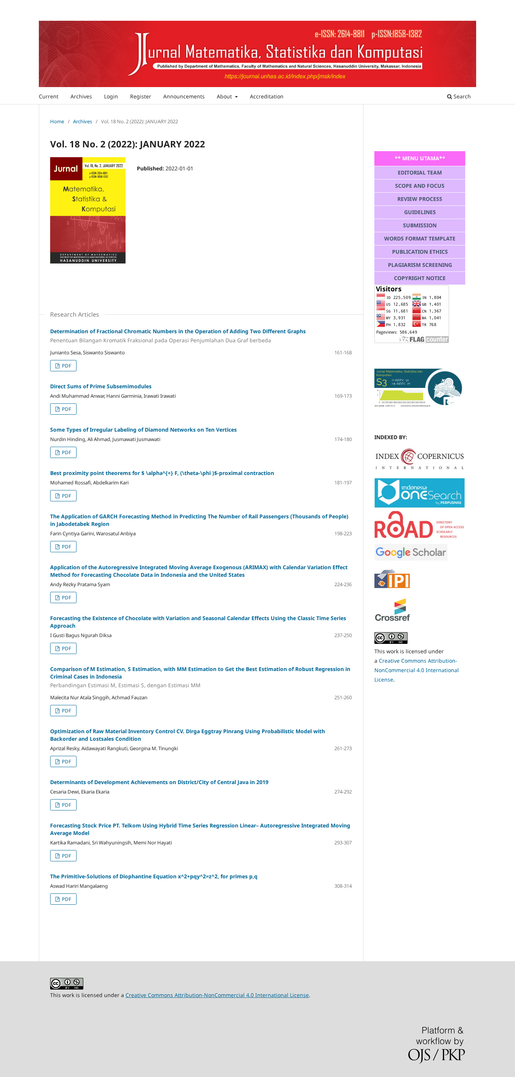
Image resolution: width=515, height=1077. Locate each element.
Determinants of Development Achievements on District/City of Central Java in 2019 (159, 782)
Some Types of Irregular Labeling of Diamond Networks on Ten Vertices (143, 429)
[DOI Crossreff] (419, 467)
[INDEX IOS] (419, 505)
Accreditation (267, 96)
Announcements (184, 96)
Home (57, 121)
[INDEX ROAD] (419, 538)
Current (48, 96)
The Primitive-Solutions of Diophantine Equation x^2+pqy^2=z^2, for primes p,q (154, 876)
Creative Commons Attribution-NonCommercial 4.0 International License (416, 670)
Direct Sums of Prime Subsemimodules (101, 386)
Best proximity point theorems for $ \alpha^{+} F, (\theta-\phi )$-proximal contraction (162, 472)
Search (461, 96)
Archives (81, 96)
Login (111, 96)
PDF (66, 365)
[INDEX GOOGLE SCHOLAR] (411, 558)
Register (140, 96)
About (225, 96)
